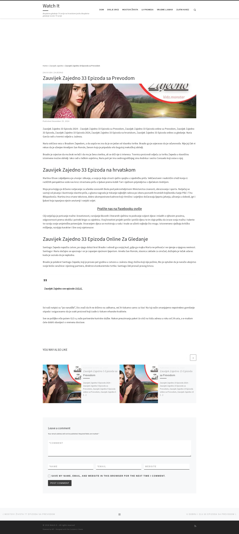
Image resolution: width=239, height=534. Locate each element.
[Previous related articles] (186, 357)
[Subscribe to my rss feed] (195, 526)
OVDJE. (79, 288)
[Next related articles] (193, 357)
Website (150, 466)
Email (101, 466)
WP (53, 529)
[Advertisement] (119, 43)
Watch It (53, 525)
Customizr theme (76, 529)
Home (45, 65)
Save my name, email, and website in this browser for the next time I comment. (108, 476)
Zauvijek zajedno (56, 65)
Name (53, 466)
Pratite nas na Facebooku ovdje (119, 208)
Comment (56, 443)
